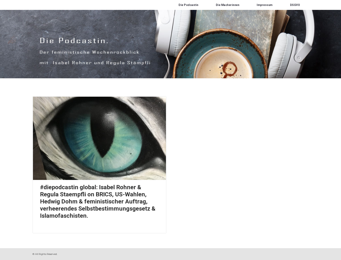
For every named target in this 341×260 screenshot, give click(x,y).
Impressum (265, 5)
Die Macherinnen (228, 5)
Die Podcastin (189, 5)
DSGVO (295, 5)
